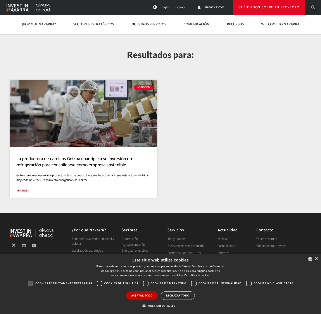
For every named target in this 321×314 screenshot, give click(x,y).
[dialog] (160, 284)
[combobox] (310, 259)
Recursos (235, 24)
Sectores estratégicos (93, 24)
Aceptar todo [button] (142, 295)
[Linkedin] (24, 245)
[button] (313, 7)
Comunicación (196, 24)
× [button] (316, 258)
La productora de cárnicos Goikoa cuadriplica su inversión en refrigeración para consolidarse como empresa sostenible (74, 162)
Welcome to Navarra (280, 24)
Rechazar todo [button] (177, 295)
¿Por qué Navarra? (39, 24)
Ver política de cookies (197, 275)
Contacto (265, 230)
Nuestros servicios (148, 24)
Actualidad (227, 230)
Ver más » (22, 191)
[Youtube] (34, 245)
